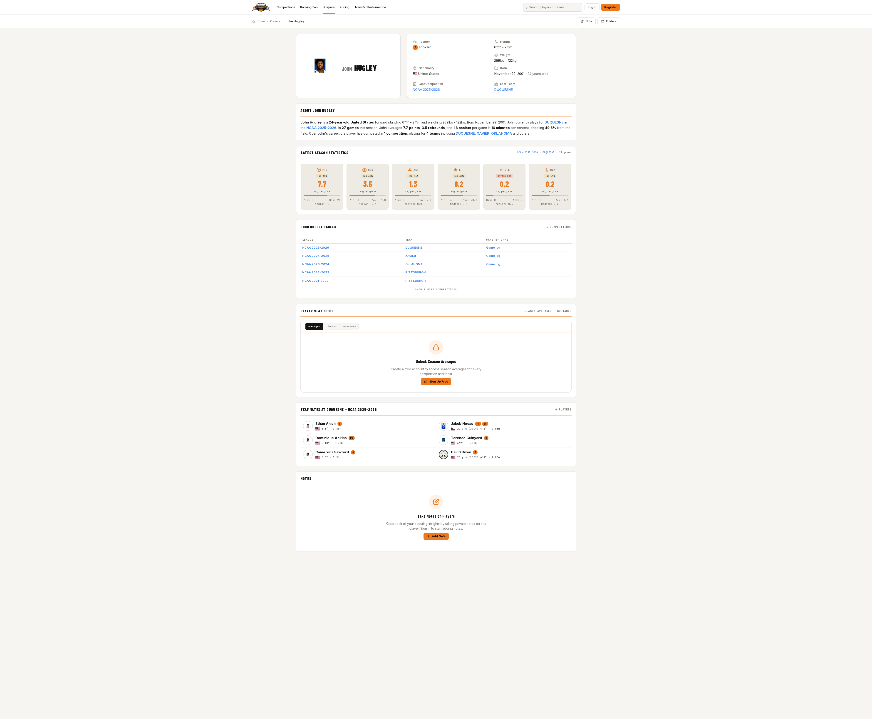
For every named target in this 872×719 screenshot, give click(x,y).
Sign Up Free (438, 381)
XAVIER (483, 133)
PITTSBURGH (415, 272)
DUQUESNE (503, 89)
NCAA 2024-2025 (315, 255)
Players (329, 7)
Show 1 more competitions (436, 289)
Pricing (344, 7)
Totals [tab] (332, 326)
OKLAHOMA (501, 133)
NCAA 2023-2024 (315, 264)
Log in (592, 7)
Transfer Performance (370, 7)
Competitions (286, 7)
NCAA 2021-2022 (315, 280)
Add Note (439, 536)
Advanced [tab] (349, 326)
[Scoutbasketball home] (261, 7)
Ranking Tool (309, 7)
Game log (493, 247)
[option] (368, 426)
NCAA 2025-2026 (426, 89)
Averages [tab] (314, 326)
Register (610, 7)
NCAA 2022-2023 (315, 272)
